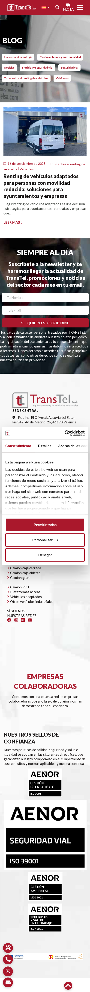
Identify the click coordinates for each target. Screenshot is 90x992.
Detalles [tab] (44, 446)
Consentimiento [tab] (18, 446)
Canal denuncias (52, 990)
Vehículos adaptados (26, 597)
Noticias (9, 67)
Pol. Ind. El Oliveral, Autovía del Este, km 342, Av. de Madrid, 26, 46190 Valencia (44, 419)
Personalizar (42, 540)
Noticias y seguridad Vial (37, 67)
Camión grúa (20, 578)
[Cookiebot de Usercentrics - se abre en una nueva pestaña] (65, 433)
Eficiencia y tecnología (18, 57)
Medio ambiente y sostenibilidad (60, 57)
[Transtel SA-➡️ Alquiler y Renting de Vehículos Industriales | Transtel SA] (21, 8)
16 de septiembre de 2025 (26, 163)
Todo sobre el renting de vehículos (26, 78)
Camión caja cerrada (25, 568)
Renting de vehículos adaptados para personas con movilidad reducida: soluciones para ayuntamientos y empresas (40, 186)
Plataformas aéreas (25, 592)
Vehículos (62, 78)
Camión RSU (19, 587)
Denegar (45, 555)
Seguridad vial (69, 67)
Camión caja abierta (25, 573)
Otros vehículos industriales (31, 601)
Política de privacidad (46, 985)
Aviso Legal (18, 985)
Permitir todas (45, 525)
